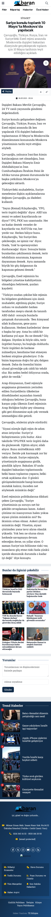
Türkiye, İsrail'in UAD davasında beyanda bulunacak (12, 591)
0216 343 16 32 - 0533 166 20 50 (27, 833)
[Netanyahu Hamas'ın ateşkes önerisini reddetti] (38, 633)
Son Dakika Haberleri (34, 885)
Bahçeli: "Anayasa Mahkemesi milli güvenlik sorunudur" (36, 618)
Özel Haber (42, 10)
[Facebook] (13, 850)
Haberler (28, 10)
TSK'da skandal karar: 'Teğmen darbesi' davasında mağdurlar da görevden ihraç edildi (13, 619)
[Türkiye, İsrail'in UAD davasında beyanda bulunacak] (13, 580)
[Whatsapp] (33, 850)
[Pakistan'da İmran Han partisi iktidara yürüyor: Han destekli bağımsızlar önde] (38, 580)
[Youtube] (28, 850)
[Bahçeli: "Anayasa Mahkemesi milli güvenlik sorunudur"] (38, 607)
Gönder (8, 689)
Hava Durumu (37, 867)
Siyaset (25, 18)
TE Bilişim (33, 913)
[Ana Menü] (3, 3)
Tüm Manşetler (14, 883)
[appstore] (25, 856)
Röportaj (15, 10)
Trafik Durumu (14, 875)
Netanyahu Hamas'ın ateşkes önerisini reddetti (36, 644)
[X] (18, 850)
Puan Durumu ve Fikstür (36, 877)
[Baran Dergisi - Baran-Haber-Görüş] (24, 3)
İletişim (30, 902)
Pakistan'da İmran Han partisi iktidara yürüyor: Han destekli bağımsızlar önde (37, 592)
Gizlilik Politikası (16, 902)
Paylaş (8, 91)
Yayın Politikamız (25, 905)
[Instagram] (23, 850)
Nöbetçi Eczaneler (9, 868)
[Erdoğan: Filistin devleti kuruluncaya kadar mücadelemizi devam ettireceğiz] (13, 633)
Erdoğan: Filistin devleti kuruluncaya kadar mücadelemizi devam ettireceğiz (13, 645)
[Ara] (46, 3)
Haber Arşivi (13, 892)
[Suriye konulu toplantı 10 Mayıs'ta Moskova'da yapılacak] (25, 73)
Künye (38, 902)
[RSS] (38, 850)
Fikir (4, 10)
